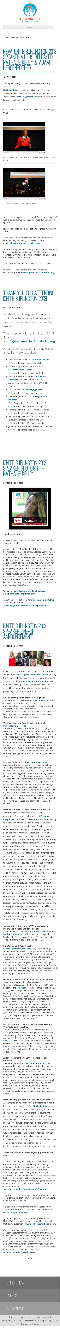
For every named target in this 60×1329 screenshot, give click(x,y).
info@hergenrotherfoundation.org (36, 272)
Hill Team (21, 987)
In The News (15, 1308)
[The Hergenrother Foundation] (30, 21)
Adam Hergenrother (25, 96)
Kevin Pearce (41, 700)
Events (12, 1296)
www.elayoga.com (32, 389)
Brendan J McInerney (30, 1324)
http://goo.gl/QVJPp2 (43, 600)
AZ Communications (39, 359)
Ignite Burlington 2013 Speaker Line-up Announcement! (24, 631)
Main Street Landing (38, 681)
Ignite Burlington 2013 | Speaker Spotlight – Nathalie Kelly (25, 468)
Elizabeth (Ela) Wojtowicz (16, 948)
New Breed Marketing (34, 1320)
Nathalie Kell (39, 1106)
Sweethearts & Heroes (22, 369)
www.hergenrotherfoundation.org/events (25, 605)
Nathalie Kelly (10, 90)
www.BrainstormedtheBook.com (30, 591)
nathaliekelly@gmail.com (22, 593)
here (15, 363)
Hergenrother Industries (37, 1063)
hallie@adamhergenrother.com (24, 243)
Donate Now (16, 1283)
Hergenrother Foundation (33, 674)
